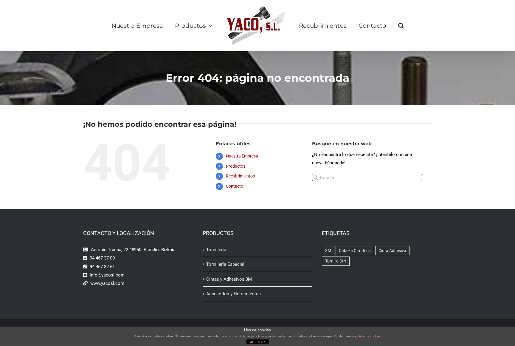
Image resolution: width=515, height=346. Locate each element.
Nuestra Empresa (242, 156)
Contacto (234, 186)
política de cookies (368, 336)
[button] (415, 25)
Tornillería (216, 249)
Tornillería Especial (225, 264)
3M (328, 250)
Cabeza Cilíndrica (355, 250)
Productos (235, 166)
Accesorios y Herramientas (233, 293)
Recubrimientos (240, 176)
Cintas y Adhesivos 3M (229, 279)
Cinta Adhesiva (392, 250)
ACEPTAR (257, 342)
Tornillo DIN (335, 261)
